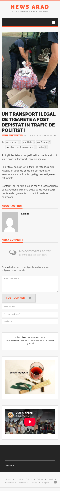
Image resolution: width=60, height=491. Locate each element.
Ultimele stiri (15, 135)
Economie (9, 483)
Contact (34, 483)
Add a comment (12, 240)
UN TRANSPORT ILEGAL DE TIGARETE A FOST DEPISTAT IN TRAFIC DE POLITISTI (29, 122)
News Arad (30, 7)
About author (12, 206)
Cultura (40, 479)
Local (5, 135)
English (45, 483)
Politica (29, 479)
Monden (22, 483)
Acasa (8, 479)
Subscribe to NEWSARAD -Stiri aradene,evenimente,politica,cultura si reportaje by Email (30, 340)
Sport (50, 479)
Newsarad (10, 465)
